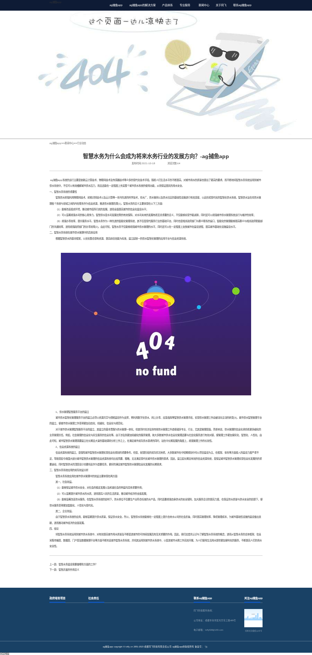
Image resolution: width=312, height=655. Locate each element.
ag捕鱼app (55, 2)
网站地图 (4, 653)
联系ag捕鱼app (242, 5)
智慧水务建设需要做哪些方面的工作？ (78, 564)
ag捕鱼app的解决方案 (142, 5)
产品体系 (167, 5)
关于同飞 (221, 5)
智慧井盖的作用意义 (69, 569)
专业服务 (185, 5)
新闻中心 (204, 5)
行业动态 (81, 143)
